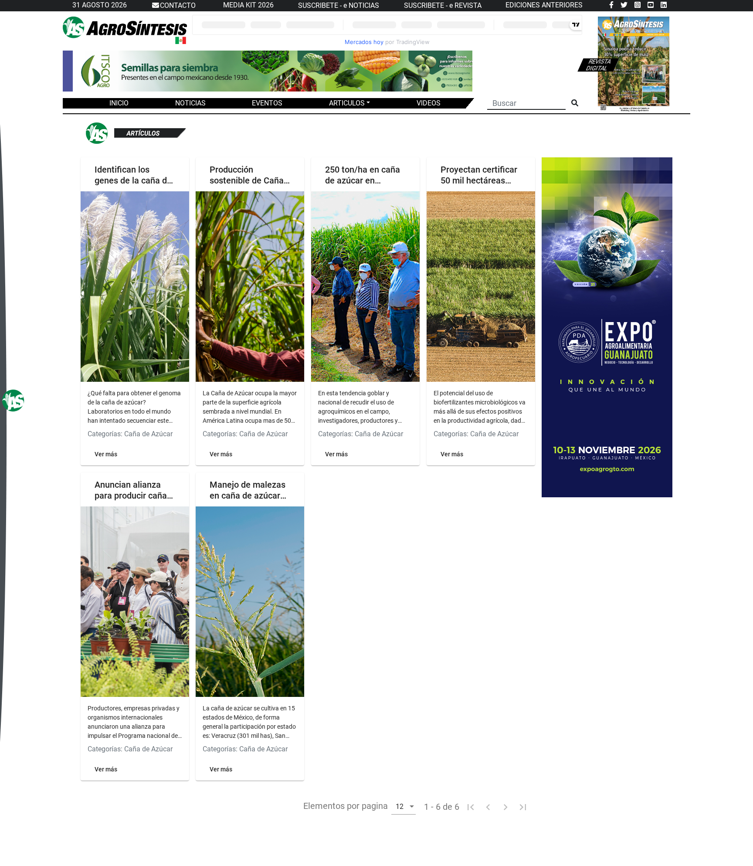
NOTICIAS (190, 103)
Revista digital (598, 64)
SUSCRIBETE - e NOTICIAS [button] (338, 5)
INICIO (119, 103)
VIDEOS (429, 103)
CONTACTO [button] (178, 5)
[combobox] (403, 806)
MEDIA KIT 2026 (248, 5)
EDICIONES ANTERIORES (544, 5)
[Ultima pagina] (523, 806)
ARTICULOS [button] (347, 103)
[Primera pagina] (470, 806)
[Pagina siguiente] (505, 806)
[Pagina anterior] (488, 806)
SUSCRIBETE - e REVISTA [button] (443, 5)
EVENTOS (267, 103)
